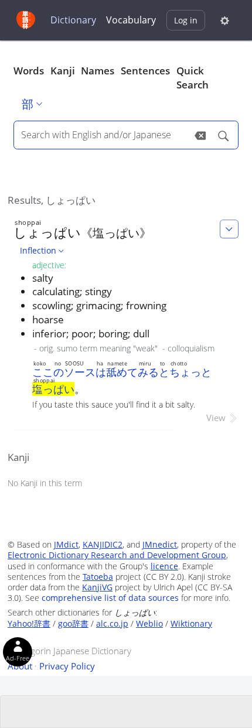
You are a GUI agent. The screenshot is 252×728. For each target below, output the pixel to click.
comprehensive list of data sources (110, 597)
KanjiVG (97, 587)
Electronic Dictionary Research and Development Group (117, 554)
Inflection (38, 250)
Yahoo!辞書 (29, 623)
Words (28, 70)
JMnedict (159, 544)
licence (164, 566)
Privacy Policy (67, 666)
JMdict (66, 544)
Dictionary (73, 19)
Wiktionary (191, 623)
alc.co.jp (112, 623)
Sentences (145, 70)
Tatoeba (98, 576)
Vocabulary (131, 19)
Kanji (62, 70)
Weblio (149, 623)
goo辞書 (73, 623)
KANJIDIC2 (102, 544)
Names (97, 70)
